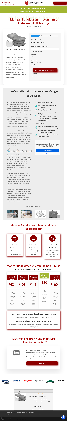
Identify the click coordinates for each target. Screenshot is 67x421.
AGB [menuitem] (14, 412)
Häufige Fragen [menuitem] (33, 14)
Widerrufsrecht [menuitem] (32, 412)
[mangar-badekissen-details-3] (40, 218)
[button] (3, 418)
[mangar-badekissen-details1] (12, 218)
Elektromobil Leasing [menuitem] (26, 11)
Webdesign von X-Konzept (38, 414)
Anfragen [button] (60, 3)
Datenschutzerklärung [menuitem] (22, 412)
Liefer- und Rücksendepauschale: (36, 61)
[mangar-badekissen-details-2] (26, 218)
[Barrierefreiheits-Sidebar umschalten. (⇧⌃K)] (63, 417)
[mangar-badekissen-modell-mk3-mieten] (54, 218)
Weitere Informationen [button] (48, 153)
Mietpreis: (33, 54)
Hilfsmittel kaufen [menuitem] (40, 11)
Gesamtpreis (35, 73)
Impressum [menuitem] (9, 412)
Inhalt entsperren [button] (48, 150)
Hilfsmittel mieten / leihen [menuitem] (36, 8)
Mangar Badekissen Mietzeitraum (39, 46)
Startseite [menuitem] (24, 8)
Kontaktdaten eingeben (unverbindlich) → (45, 70)
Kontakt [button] (42, 363)
